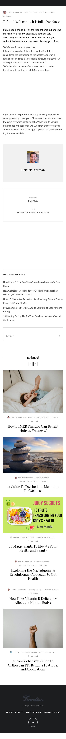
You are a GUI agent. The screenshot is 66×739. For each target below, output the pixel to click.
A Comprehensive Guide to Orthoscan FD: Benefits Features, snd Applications (33, 665)
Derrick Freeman (15, 12)
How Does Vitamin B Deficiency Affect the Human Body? (33, 600)
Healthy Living (31, 12)
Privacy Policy (14, 712)
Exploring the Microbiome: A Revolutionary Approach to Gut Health (33, 574)
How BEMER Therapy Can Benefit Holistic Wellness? (33, 428)
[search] (59, 336)
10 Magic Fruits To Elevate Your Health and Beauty (33, 548)
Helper (16, 537)
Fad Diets (33, 199)
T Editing (17, 652)
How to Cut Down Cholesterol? (33, 211)
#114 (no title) (52, 712)
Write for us (33, 712)
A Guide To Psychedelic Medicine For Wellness (33, 489)
